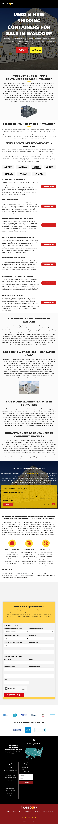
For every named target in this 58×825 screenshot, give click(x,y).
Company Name (9, 666)
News (20, 811)
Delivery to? (33, 642)
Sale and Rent (29, 549)
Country (7, 673)
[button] (3, 715)
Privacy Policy (47, 811)
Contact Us (47, 504)
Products (28, 811)
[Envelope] (36, 818)
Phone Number (34, 666)
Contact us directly (11, 775)
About (14, 811)
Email (31, 659)
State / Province (35, 673)
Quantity (32, 635)
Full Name (8, 659)
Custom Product (46, 549)
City (5, 679)
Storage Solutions (12, 549)
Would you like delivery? (13, 642)
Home (8, 811)
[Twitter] (26, 818)
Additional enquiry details (39, 649)
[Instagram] (29, 818)
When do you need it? (12, 649)
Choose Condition (36, 628)
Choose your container (13, 628)
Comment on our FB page (10, 772)
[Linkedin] (32, 818)
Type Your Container (12, 635)
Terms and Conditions (29, 815)
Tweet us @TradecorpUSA (10, 770)
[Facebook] (22, 818)
